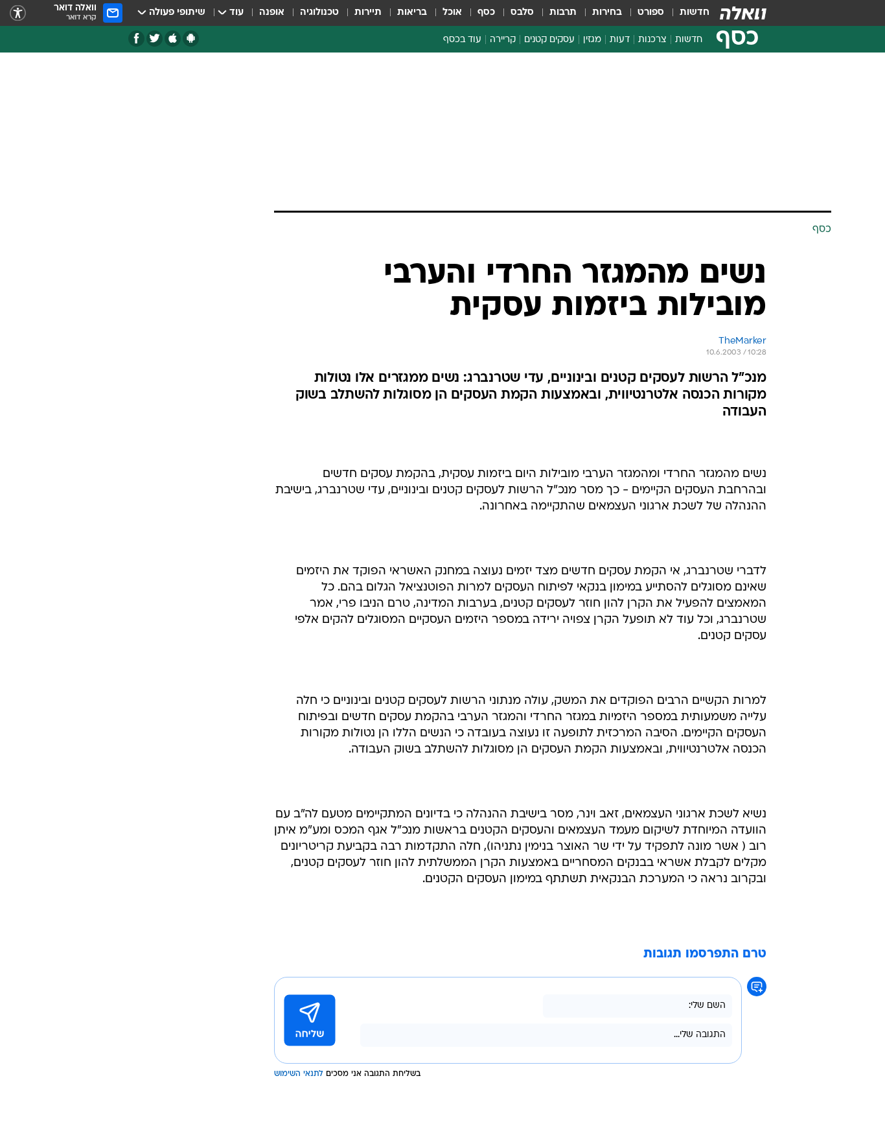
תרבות (563, 13)
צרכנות (652, 40)
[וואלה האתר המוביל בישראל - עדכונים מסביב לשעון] (743, 12)
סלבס (522, 13)
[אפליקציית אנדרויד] (191, 38)
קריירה (503, 40)
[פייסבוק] (136, 38)
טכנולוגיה (319, 13)
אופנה (271, 13)
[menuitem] (686, 13)
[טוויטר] (154, 38)
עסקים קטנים (549, 40)
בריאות (412, 13)
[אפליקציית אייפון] (173, 38)
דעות (620, 40)
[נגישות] (18, 13)
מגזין (592, 40)
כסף (486, 13)
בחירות (607, 13)
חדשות (694, 13)
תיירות (368, 13)
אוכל (452, 13)
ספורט (651, 13)
